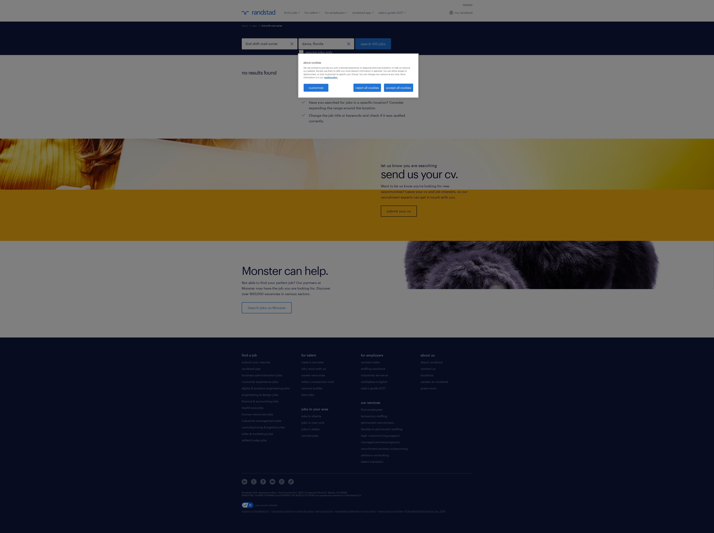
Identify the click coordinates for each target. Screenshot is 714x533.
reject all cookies (367, 87)
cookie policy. (331, 77)
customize (316, 87)
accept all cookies (398, 87)
